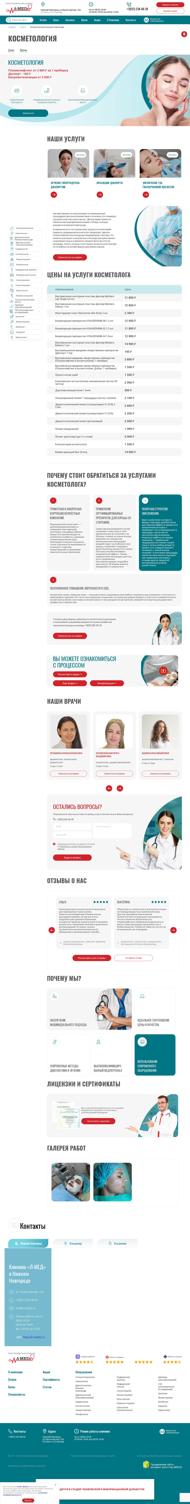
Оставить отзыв (133, 958)
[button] (109, 788)
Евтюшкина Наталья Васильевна (66, 753)
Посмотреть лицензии (98, 1121)
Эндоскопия (21, 337)
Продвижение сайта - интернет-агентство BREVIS (166, 1466)
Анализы (70, 20)
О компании (15, 1372)
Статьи (47, 1387)
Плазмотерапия (23, 285)
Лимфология (82, 1414)
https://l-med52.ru (34, 1337)
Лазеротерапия (83, 1410)
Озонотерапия (124, 1391)
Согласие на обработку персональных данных (159, 1456)
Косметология (22, 254)
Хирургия (162, 1406)
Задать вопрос (72, 857)
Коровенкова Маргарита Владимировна (107, 755)
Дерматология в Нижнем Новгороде (24, 238)
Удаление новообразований (23, 306)
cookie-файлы (23, 1487)
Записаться (28, 113)
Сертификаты (51, 1379)
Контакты (131, 20)
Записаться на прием (70, 257)
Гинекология (21, 233)
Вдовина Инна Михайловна (155, 753)
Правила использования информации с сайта (93, 1456)
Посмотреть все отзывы (92, 958)
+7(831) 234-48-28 (137, 9)
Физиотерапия (165, 1397)
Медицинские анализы (26, 270)
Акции (97, 20)
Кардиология (22, 249)
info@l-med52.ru (26, 1308)
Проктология (123, 1399)
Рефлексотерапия (125, 1403)
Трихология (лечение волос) (25, 301)
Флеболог (20, 327)
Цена (11, 50)
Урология (20, 316)
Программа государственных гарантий (26, 1466)
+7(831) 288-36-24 (93, 625)
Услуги (43, 20)
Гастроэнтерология (85, 1377)
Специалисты (16, 1394)
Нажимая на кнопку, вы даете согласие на (76, 846)
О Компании (113, 20)
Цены (56, 20)
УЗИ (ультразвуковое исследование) (24, 311)
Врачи (84, 20)
